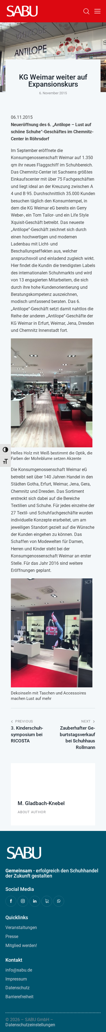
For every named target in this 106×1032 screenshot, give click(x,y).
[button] (97, 11)
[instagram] (22, 901)
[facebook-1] (10, 901)
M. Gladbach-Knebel (41, 803)
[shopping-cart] (46, 901)
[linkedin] (34, 901)
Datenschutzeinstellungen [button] (30, 1024)
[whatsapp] (58, 901)
